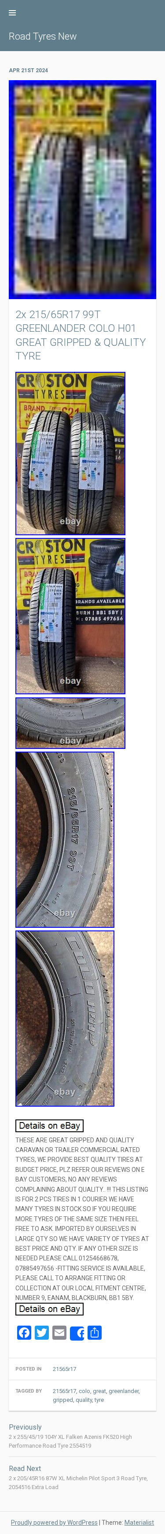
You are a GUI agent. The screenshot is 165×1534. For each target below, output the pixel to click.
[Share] (77, 1334)
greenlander (124, 1391)
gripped (63, 1400)
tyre (99, 1400)
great (99, 1391)
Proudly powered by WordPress (54, 1522)
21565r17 (64, 1369)
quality (84, 1400)
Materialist (139, 1522)
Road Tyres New (43, 36)
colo (84, 1391)
